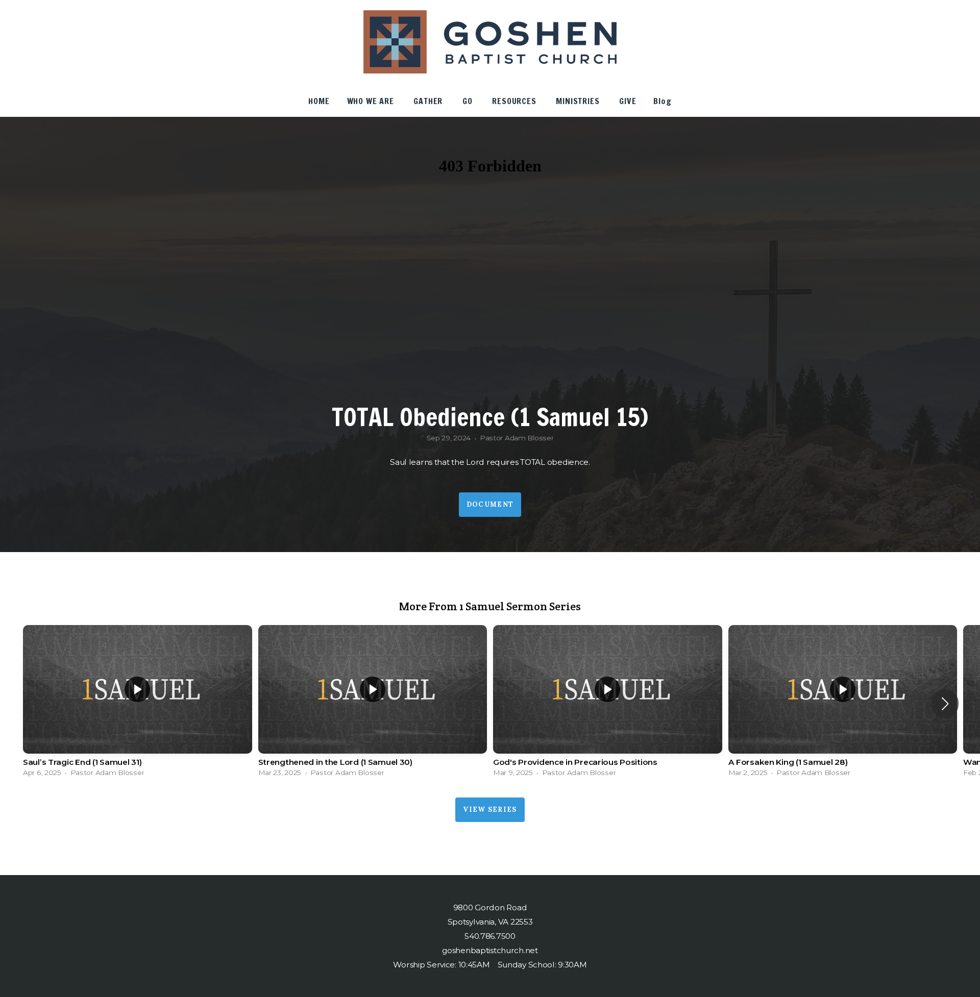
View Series (490, 809)
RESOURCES (515, 101)
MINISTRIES (579, 101)
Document (490, 504)
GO (468, 101)
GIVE (627, 101)
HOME (318, 101)
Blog (662, 101)
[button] (945, 703)
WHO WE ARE (372, 101)
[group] (137, 703)
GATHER (429, 101)
